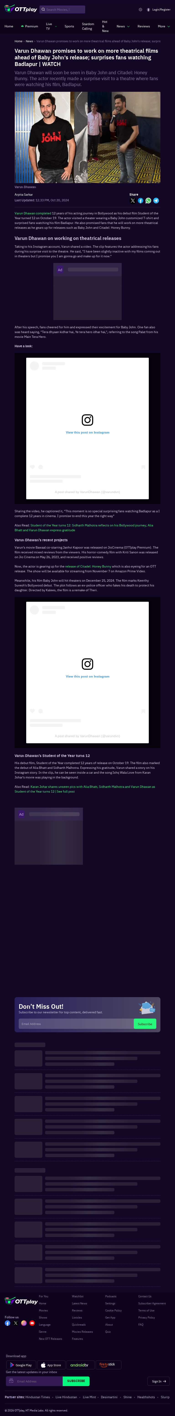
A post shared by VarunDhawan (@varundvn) (87, 492)
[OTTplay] (21, 9)
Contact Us (145, 1296)
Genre (42, 1331)
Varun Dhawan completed (33, 213)
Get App (110, 1317)
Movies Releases (82, 1331)
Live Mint (89, 1397)
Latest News (79, 1303)
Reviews (77, 1310)
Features (77, 1338)
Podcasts (110, 1296)
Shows (43, 1317)
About (109, 1324)
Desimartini (109, 1397)
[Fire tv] (108, 1365)
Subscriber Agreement (152, 1303)
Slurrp (165, 1397)
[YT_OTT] (32, 1323)
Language (45, 1324)
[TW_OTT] (15, 1323)
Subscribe (145, 1024)
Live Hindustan (66, 1397)
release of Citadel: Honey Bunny (88, 566)
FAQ (140, 1324)
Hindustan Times (38, 1397)
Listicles (77, 1317)
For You (43, 1296)
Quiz (108, 1331)
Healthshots (146, 1397)
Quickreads (79, 1324)
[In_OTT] (24, 1323)
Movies (43, 1310)
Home (42, 1303)
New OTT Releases (50, 1338)
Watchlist (77, 1296)
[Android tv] (81, 1365)
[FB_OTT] (7, 1323)
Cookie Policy (113, 1310)
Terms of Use (146, 1310)
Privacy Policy (146, 1317)
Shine (128, 1397)
